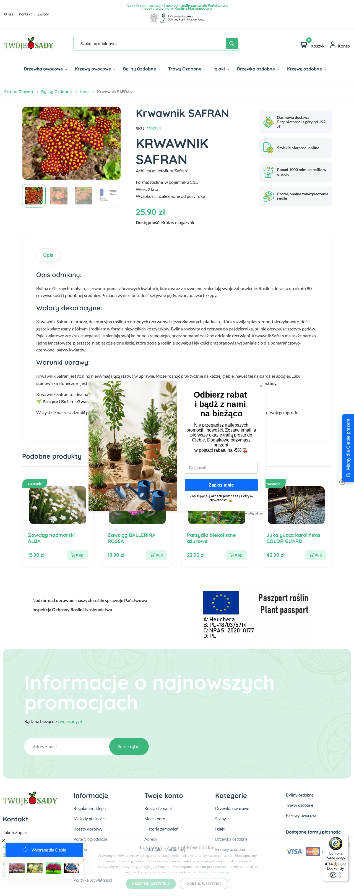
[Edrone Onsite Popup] (177, 448)
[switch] (335, 875)
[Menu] (345, 837)
